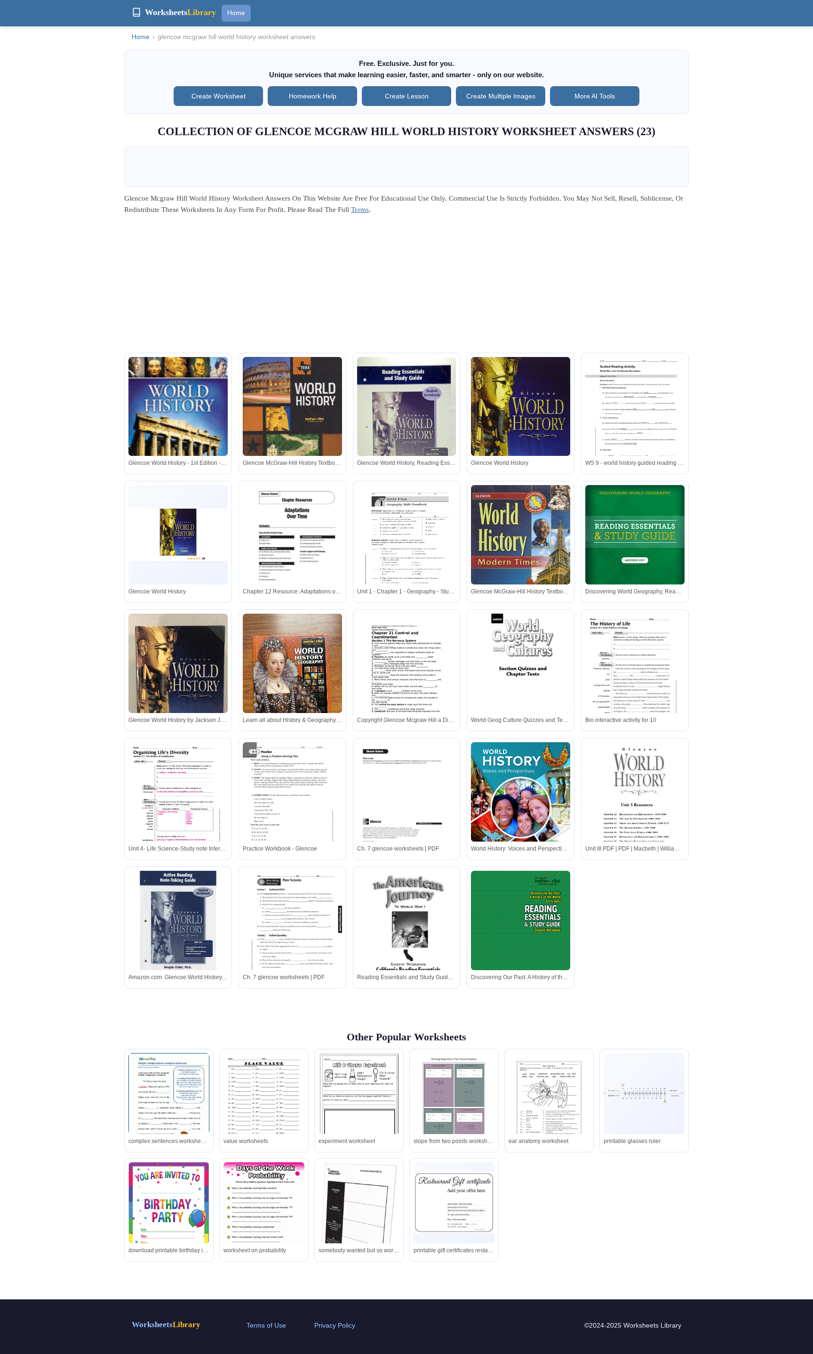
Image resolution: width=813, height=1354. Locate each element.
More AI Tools (594, 96)
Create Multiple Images (500, 96)
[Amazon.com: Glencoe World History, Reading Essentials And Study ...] (178, 920)
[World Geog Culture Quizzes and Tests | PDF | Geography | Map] (520, 680)
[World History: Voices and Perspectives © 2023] (520, 806)
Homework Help (312, 96)
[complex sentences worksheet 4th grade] (168, 1105)
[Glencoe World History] (520, 420)
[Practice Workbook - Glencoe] (292, 805)
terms (360, 209)
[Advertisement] (406, 287)
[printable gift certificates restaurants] (454, 1202)
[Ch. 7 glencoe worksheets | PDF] (406, 805)
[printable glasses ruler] (644, 1093)
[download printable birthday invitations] (168, 1218)
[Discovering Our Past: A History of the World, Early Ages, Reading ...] (520, 934)
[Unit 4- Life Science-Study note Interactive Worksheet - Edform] (178, 805)
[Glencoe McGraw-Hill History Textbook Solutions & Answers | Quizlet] (292, 422)
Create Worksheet (218, 96)
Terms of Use (266, 1325)
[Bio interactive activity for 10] (635, 677)
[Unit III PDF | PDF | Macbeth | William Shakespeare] (635, 808)
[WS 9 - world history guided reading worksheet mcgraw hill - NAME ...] (635, 420)
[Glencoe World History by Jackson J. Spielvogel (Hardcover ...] (178, 680)
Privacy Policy (334, 1325)
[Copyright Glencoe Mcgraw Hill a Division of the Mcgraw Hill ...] (406, 678)
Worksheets (166, 1324)
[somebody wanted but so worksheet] (359, 1232)
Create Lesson (407, 96)
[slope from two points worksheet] (454, 1105)
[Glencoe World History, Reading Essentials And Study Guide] (406, 423)
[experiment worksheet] (359, 1106)
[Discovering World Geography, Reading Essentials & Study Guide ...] (635, 548)
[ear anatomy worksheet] (549, 1105)
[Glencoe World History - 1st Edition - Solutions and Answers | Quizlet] (178, 423)
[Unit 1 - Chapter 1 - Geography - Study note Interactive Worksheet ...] (406, 548)
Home (236, 12)
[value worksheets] (263, 1105)
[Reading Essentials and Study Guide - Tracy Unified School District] (406, 934)
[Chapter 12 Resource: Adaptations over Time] (292, 548)
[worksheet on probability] (263, 1214)
